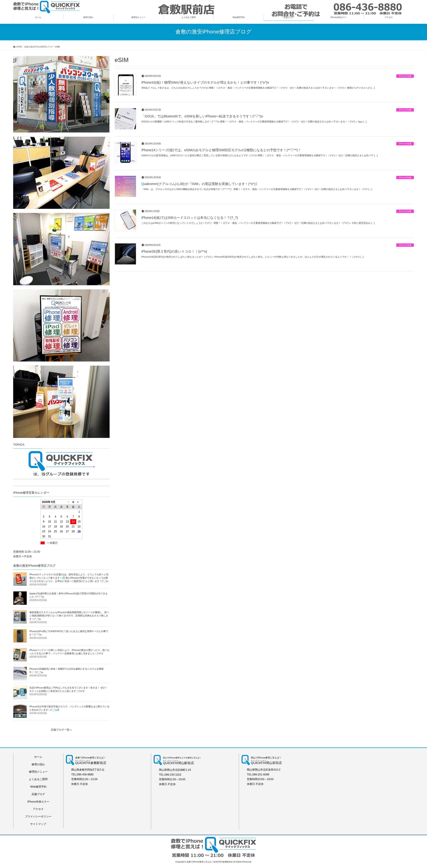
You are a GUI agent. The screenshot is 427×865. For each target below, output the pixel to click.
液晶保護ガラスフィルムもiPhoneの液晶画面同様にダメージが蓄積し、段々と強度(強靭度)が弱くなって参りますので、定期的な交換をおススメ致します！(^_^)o (69, 615)
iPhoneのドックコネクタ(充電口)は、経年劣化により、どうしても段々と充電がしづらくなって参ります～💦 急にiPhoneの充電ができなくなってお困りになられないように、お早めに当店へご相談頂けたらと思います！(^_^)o (68, 577)
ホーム (38, 756)
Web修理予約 (38, 786)
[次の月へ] (79, 501)
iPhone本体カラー (38, 801)
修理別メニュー (38, 771)
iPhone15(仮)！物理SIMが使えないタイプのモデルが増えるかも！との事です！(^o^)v (205, 82)
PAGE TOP (414, 836)
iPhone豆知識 (405, 76)
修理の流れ (38, 764)
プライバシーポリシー (38, 816)
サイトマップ (38, 824)
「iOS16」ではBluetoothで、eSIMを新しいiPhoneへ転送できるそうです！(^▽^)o (202, 116)
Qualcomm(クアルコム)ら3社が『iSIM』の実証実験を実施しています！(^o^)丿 (200, 184)
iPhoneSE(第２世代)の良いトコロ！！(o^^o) (174, 251)
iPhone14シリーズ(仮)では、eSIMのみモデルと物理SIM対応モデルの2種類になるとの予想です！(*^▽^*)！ (221, 150)
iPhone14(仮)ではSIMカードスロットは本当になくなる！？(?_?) (189, 217)
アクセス (38, 809)
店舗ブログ (38, 794)
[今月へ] (73, 501)
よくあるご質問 (38, 779)
